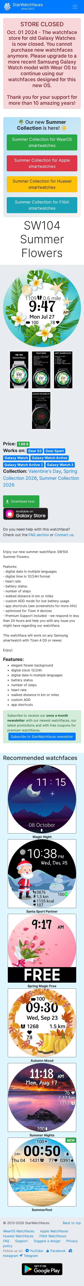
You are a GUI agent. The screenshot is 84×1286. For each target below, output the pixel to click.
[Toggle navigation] (75, 7)
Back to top (72, 1223)
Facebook (57, 1251)
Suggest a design (47, 1241)
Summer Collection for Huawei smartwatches (42, 184)
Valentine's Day (44, 471)
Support (21, 1241)
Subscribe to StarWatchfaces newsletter (42, 737)
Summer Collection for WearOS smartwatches (42, 142)
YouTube (36, 1251)
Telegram (30, 1256)
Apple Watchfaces (54, 1231)
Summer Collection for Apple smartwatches (42, 163)
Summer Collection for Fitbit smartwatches (42, 205)
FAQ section (39, 535)
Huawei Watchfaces (18, 1236)
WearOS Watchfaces (19, 1231)
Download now (22, 501)
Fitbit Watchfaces (52, 1236)
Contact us (64, 535)
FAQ (6, 1241)
